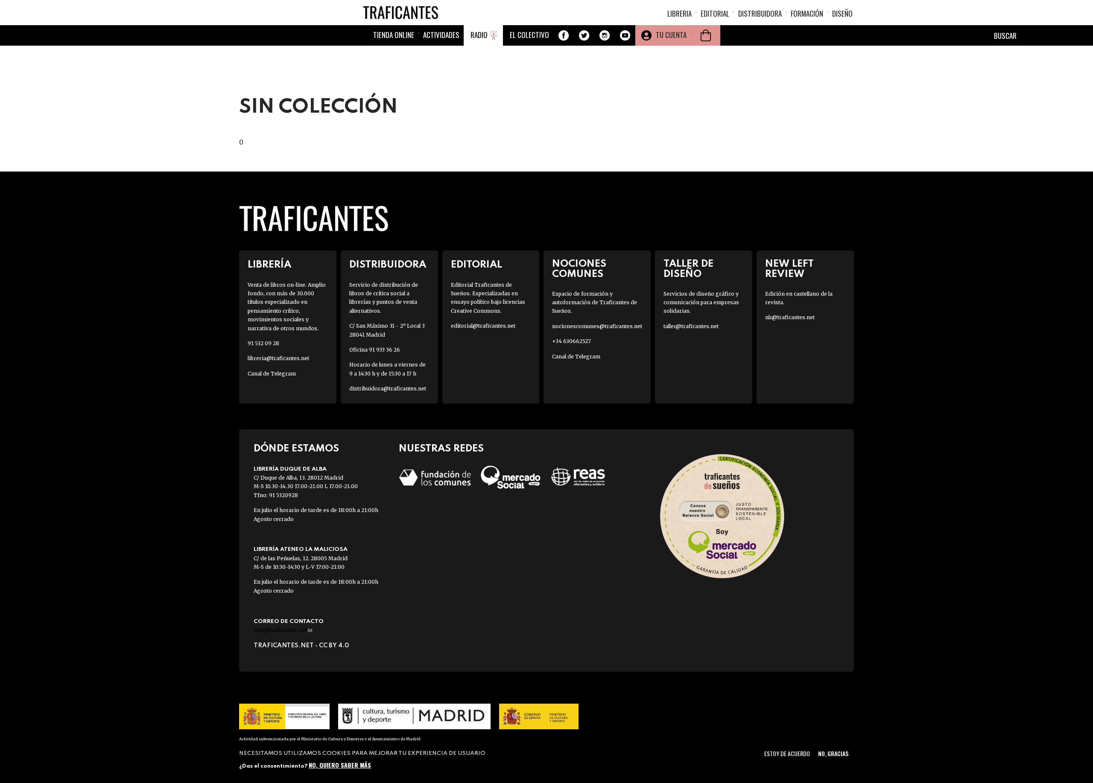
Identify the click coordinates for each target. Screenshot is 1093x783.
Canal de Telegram (272, 373)
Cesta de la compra (706, 35)
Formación (807, 13)
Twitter (584, 35)
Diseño (842, 13)
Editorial (715, 13)
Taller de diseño (688, 269)
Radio (479, 34)
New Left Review (789, 269)
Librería (269, 265)
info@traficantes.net (283, 630)
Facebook (563, 35)
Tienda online (393, 34)
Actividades (441, 34)
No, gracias (833, 753)
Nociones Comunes (579, 269)
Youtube (625, 35)
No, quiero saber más (340, 764)
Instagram (604, 35)
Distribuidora (760, 13)
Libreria (679, 13)
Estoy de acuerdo (787, 753)
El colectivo (529, 34)
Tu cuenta (671, 34)
